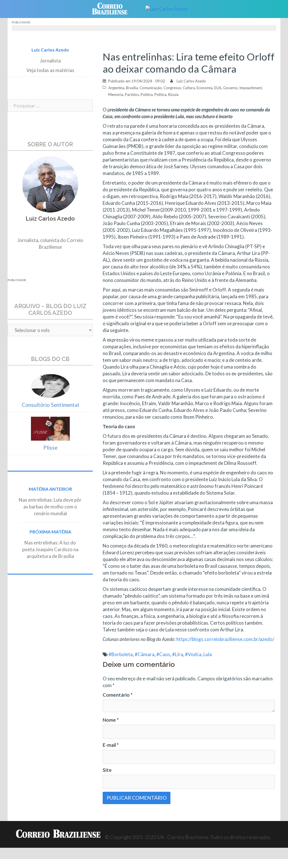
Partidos (132, 94)
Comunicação (151, 88)
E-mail (111, 745)
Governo (230, 88)
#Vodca (193, 654)
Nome (111, 720)
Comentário (117, 695)
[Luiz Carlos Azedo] (166, 8)
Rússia (173, 94)
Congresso (172, 88)
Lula (207, 654)
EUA (217, 88)
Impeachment (250, 88)
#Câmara (144, 654)
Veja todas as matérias (50, 70)
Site (107, 770)
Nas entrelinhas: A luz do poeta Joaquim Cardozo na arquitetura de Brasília (50, 549)
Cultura (189, 88)
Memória (115, 94)
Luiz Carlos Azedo (191, 81)
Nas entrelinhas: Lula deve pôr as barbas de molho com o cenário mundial (50, 506)
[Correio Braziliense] (114, 8)
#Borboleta (121, 654)
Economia (205, 88)
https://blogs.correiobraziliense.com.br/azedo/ (225, 639)
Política (147, 94)
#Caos (163, 654)
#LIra (177, 654)
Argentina (116, 88)
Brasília (132, 88)
